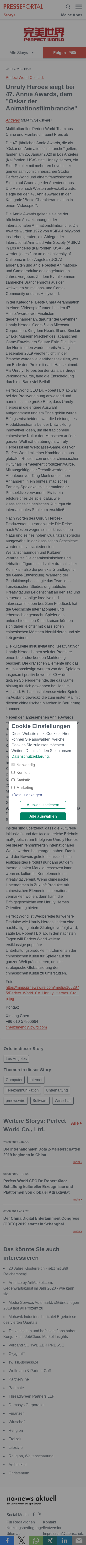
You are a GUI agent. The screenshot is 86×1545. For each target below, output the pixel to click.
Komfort (23, 772)
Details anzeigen (27, 795)
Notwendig (25, 765)
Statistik (23, 780)
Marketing (24, 788)
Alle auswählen (43, 816)
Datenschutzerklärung (30, 756)
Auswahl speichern (43, 805)
